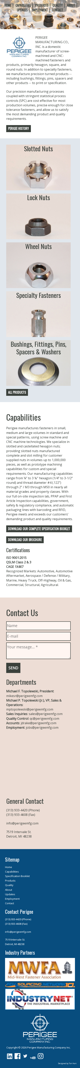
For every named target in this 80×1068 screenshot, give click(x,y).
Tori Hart (73, 1063)
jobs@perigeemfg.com (42, 727)
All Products (17, 392)
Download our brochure (25, 539)
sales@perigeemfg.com (46, 714)
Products (41, 5)
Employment (40, 10)
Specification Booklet (17, 876)
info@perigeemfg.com (22, 823)
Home (7, 5)
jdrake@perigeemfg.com (38, 723)
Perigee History (18, 128)
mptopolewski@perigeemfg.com (29, 709)
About (71, 5)
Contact (57, 10)
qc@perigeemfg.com (44, 718)
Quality (58, 5)
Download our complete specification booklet (39, 528)
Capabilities (23, 5)
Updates (22, 10)
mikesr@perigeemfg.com (24, 696)
